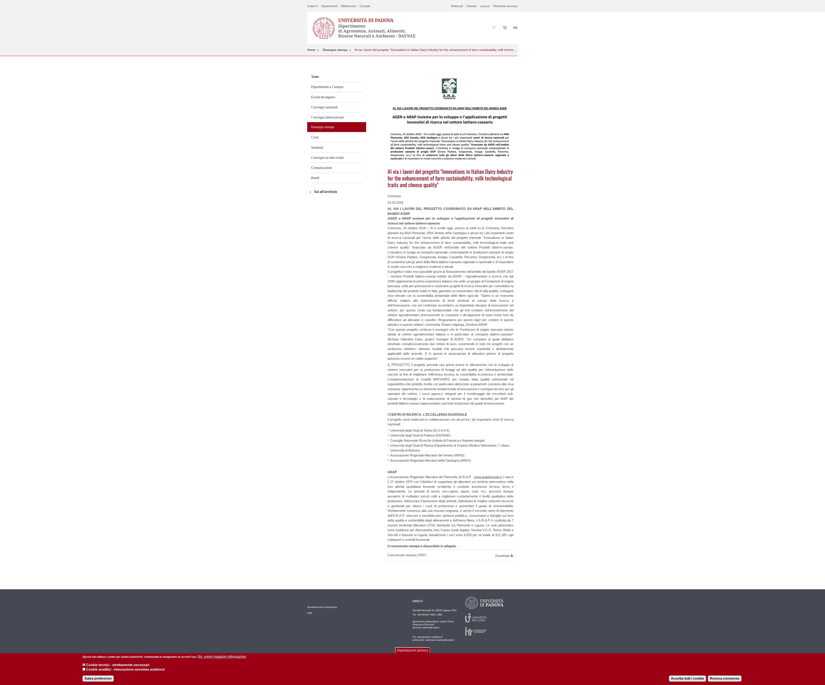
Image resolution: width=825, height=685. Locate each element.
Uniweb (471, 6)
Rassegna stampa (335, 50)
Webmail (457, 6)
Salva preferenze (98, 678)
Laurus (485, 6)
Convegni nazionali (324, 107)
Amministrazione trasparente (322, 607)
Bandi (315, 178)
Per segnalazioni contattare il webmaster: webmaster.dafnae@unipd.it (433, 638)
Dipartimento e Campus (327, 87)
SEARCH (510, 33)
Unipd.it (312, 6)
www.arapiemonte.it (488, 477)
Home (311, 50)
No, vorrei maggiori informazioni (222, 656)
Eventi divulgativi (323, 97)
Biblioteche (348, 6)
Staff (309, 613)
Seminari (317, 147)
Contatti (365, 6)
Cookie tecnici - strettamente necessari (117, 665)
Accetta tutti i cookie (687, 678)
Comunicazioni (321, 168)
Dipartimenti (329, 6)
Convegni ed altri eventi (327, 157)
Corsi (314, 137)
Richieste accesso (505, 6)
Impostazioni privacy (412, 650)
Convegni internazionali (327, 117)
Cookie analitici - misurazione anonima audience (125, 669)
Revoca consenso (724, 678)
